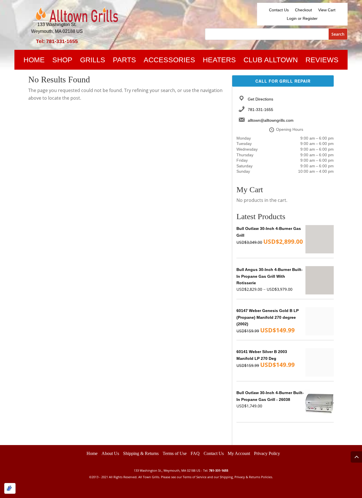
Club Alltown (271, 61)
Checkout (303, 10)
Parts (124, 61)
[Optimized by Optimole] (10, 488)
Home (34, 61)
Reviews (322, 61)
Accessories (169, 61)
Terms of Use (175, 453)
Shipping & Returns (141, 453)
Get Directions (260, 99)
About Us (110, 453)
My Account (239, 453)
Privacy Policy (267, 453)
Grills (92, 61)
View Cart (326, 10)
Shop (62, 61)
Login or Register (302, 18)
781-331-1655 (260, 109)
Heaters (219, 61)
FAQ (195, 453)
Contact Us (279, 10)
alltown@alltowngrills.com (271, 120)
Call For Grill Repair (283, 81)
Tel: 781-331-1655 (57, 41)
